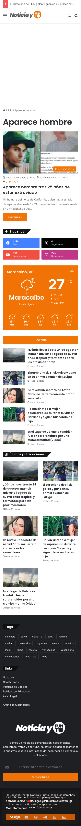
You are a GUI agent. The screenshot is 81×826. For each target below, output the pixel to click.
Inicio (8, 110)
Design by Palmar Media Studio (50, 801)
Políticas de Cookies (15, 686)
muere (55, 643)
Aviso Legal (10, 696)
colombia (10, 636)
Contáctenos (11, 682)
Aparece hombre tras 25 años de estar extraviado (36, 189)
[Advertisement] (40, 66)
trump (20, 649)
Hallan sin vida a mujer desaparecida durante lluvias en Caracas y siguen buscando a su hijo (51, 415)
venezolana (48, 649)
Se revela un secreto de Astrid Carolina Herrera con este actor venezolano (51, 394)
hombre (63, 636)
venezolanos (12, 656)
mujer (8, 649)
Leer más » (15, 217)
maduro (9, 643)
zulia (44, 656)
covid (24, 636)
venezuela (30, 656)
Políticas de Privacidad (16, 691)
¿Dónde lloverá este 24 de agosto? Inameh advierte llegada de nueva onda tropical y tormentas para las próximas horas (53, 356)
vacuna (33, 649)
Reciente (40, 340)
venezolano (67, 649)
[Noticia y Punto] (25, 15)
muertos (69, 643)
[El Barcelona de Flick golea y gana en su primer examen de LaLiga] (14, 378)
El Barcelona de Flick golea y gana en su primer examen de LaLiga (52, 375)
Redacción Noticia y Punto (20, 177)
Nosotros (8, 677)
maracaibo (24, 643)
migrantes (41, 643)
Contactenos (44, 807)
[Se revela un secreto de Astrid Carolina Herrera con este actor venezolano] (14, 395)
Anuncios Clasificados (16, 704)
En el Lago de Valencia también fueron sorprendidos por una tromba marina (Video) (50, 436)
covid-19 (37, 636)
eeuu (50, 636)
